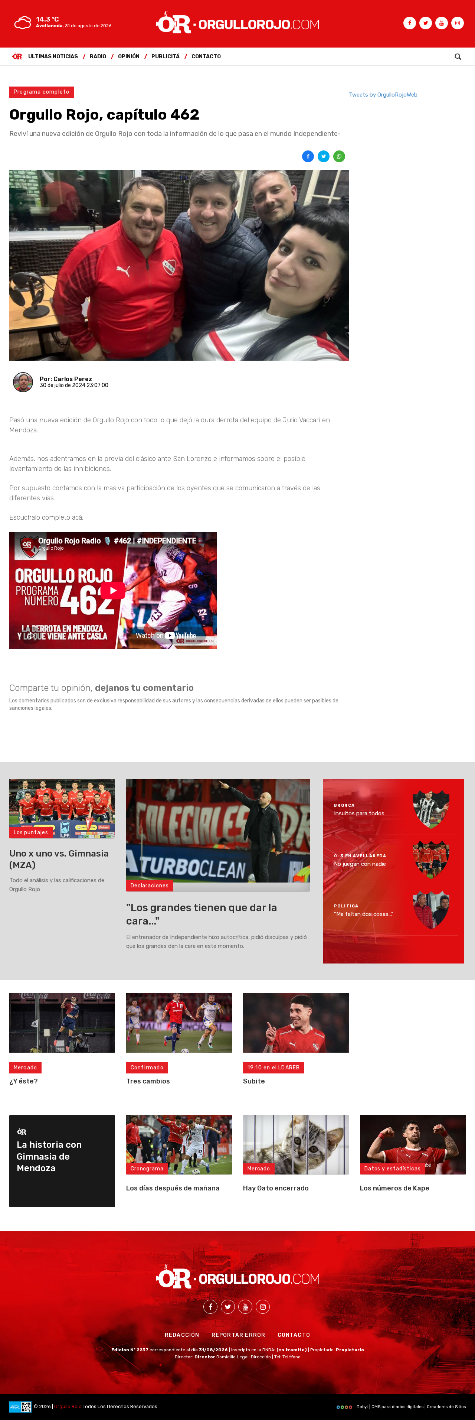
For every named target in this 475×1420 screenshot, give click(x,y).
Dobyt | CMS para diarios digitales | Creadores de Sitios (411, 1406)
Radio (98, 56)
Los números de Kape (394, 1188)
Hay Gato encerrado (276, 1188)
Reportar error (239, 1335)
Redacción (182, 1335)
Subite (254, 1081)
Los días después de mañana (173, 1188)
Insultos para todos (359, 813)
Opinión (129, 56)
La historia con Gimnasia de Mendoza (49, 1156)
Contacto (206, 56)
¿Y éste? (23, 1081)
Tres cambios (148, 1081)
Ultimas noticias (53, 56)
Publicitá (165, 56)
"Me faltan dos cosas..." (363, 914)
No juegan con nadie (360, 863)
